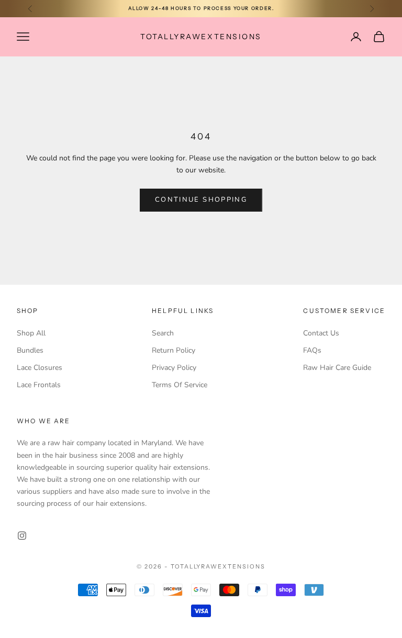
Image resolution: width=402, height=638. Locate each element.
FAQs (312, 350)
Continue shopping (201, 199)
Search (163, 333)
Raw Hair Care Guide (337, 368)
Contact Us (321, 333)
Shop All (31, 333)
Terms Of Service (179, 385)
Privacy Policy (174, 368)
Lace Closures (39, 368)
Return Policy (173, 350)
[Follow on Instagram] (22, 535)
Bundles (30, 350)
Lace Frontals (39, 385)
